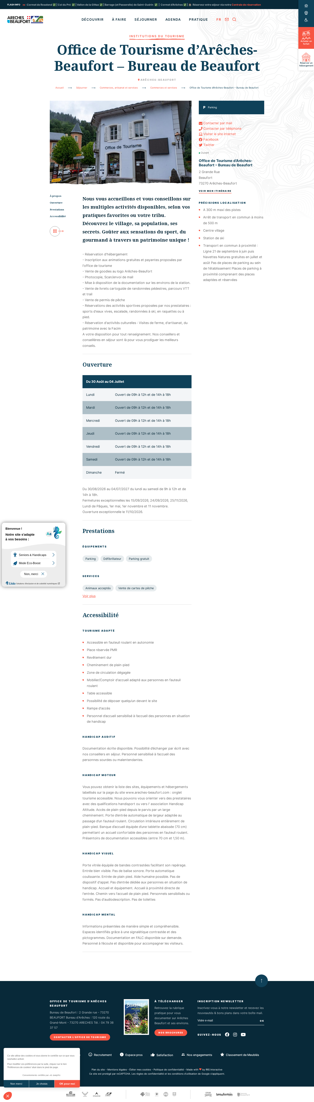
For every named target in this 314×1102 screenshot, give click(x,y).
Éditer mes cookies (140, 1069)
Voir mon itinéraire (215, 191)
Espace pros (134, 1055)
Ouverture (56, 202)
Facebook (210, 139)
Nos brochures (170, 1032)
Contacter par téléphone (221, 128)
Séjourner (145, 19)
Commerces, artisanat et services (119, 87)
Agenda (173, 19)
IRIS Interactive (214, 1069)
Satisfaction (164, 1055)
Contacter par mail (217, 123)
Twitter (208, 145)
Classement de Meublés (242, 1055)
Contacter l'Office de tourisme (80, 1037)
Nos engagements (199, 1055)
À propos (55, 196)
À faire (119, 19)
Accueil (59, 87)
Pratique (198, 19)
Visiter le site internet (219, 134)
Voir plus (89, 596)
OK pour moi (67, 1083)
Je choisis (41, 1083)
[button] (7, 1095)
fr (218, 19)
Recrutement (103, 1055)
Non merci (16, 1083)
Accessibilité (58, 216)
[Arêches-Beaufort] (25, 19)
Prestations (57, 209)
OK (262, 1020)
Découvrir (93, 19)
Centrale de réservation (205, 4)
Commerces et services (164, 87)
